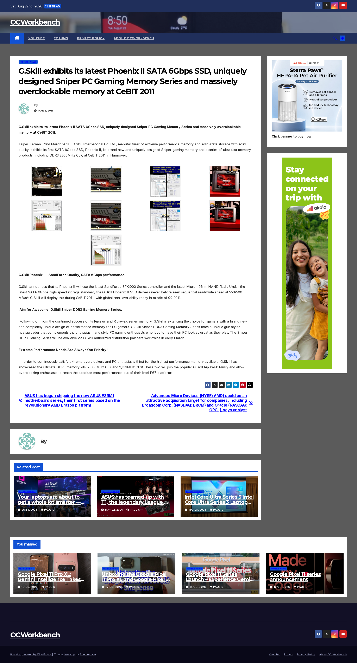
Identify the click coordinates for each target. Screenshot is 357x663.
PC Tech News (28, 62)
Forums (61, 38)
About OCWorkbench (134, 38)
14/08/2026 (198, 586)
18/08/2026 (30, 586)
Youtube (36, 38)
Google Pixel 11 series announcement (295, 576)
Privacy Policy (91, 38)
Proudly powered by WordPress (31, 654)
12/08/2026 (282, 586)
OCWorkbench (35, 22)
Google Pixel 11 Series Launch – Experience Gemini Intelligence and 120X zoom (220, 579)
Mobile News (26, 568)
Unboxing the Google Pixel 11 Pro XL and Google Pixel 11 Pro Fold (135, 579)
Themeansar (88, 654)
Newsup (69, 654)
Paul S (49, 509)
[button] (335, 38)
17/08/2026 (114, 586)
